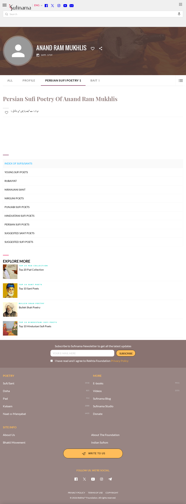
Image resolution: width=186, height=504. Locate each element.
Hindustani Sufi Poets (19, 215)
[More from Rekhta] (180, 4)
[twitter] (84, 479)
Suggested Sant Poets (19, 233)
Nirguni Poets (14, 198)
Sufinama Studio (103, 406)
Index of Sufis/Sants (18, 163)
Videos (97, 390)
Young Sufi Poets (16, 172)
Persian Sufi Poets (17, 224)
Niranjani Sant (15, 189)
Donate (97, 413)
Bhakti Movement (14, 442)
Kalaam (7, 406)
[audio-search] (179, 14)
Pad (5, 398)
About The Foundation (105, 434)
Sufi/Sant (8, 383)
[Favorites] (92, 48)
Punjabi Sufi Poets (17, 207)
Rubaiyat (11, 180)
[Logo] (20, 9)
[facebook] (76, 479)
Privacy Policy (119, 360)
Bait (95, 80)
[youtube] (93, 479)
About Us (9, 434)
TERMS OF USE (95, 492)
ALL (10, 80)
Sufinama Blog (102, 398)
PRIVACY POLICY (76, 492)
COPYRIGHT (112, 492)
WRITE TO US (96, 453)
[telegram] (110, 479)
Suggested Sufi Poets (19, 241)
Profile (29, 80)
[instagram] (101, 479)
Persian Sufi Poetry (63, 80)
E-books (98, 383)
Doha (6, 390)
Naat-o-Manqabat (14, 413)
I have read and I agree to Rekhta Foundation (91, 360)
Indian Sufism (99, 442)
